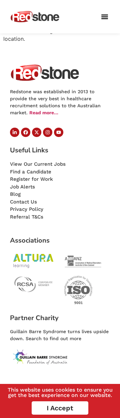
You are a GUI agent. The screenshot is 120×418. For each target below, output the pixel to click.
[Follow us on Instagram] (47, 132)
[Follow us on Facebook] (25, 132)
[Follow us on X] (36, 132)
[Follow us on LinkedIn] (14, 132)
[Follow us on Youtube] (58, 132)
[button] (104, 16)
